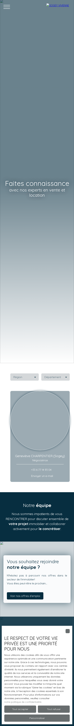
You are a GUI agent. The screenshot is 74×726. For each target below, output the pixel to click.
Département (52, 377)
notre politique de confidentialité (22, 701)
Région (17, 377)
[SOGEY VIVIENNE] (58, 7)
